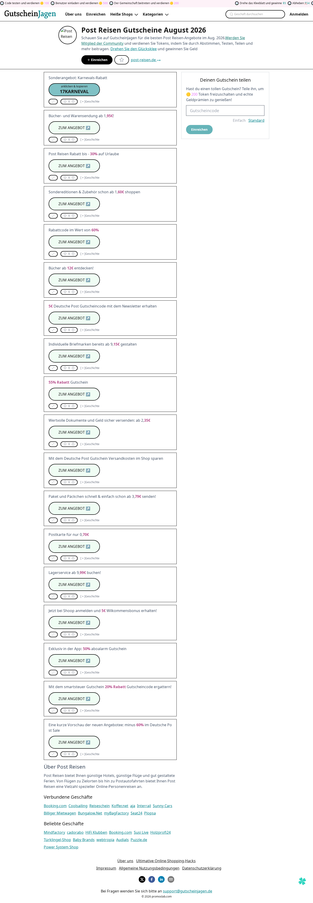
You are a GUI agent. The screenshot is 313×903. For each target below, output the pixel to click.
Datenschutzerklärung (201, 868)
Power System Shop (61, 847)
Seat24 (136, 813)
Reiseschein (99, 805)
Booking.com (55, 805)
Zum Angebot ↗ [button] (74, 127)
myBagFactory (116, 813)
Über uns (125, 860)
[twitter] (142, 879)
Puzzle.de (139, 839)
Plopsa (150, 813)
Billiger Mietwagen (60, 813)
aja (132, 805)
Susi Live (141, 832)
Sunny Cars (162, 805)
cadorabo (75, 832)
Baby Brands (84, 839)
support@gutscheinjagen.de (187, 891)
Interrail (144, 805)
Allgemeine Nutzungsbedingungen (149, 868)
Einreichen (99, 60)
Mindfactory (54, 832)
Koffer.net (120, 805)
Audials (122, 839)
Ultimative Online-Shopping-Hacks (166, 860)
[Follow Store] (121, 59)
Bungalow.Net (90, 813)
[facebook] (151, 879)
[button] (74, 89)
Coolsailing (78, 805)
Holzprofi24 (160, 832)
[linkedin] (161, 879)
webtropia (105, 839)
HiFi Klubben (96, 832)
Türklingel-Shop (57, 839)
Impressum (106, 868)
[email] (170, 879)
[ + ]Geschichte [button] (89, 101)
